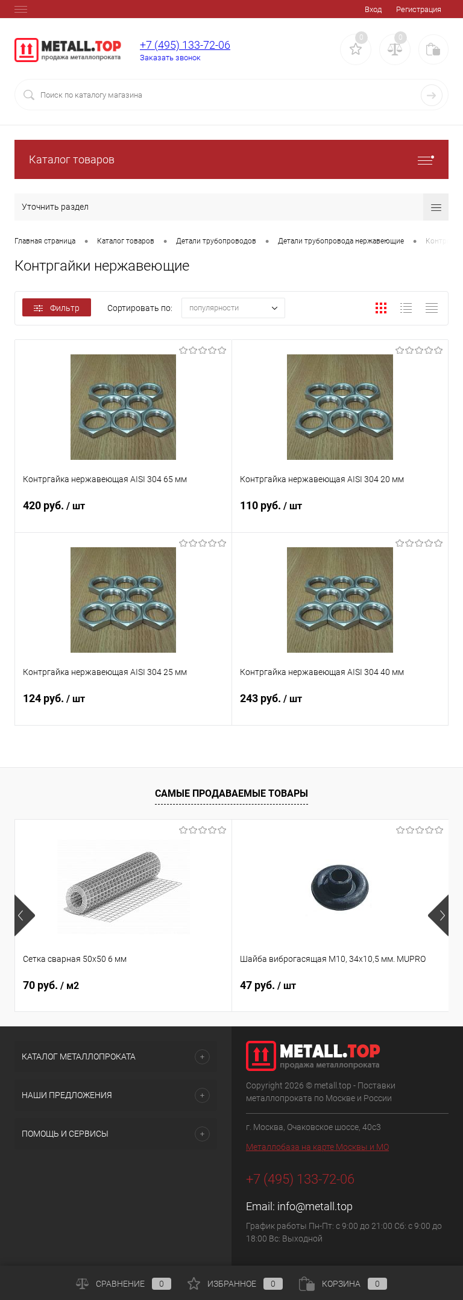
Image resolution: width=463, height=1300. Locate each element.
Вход (373, 9)
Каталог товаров (72, 159)
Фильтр (65, 308)
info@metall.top (315, 1206)
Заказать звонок (170, 57)
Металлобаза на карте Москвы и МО (317, 1147)
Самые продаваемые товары (231, 793)
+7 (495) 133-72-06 (185, 45)
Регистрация (418, 9)
